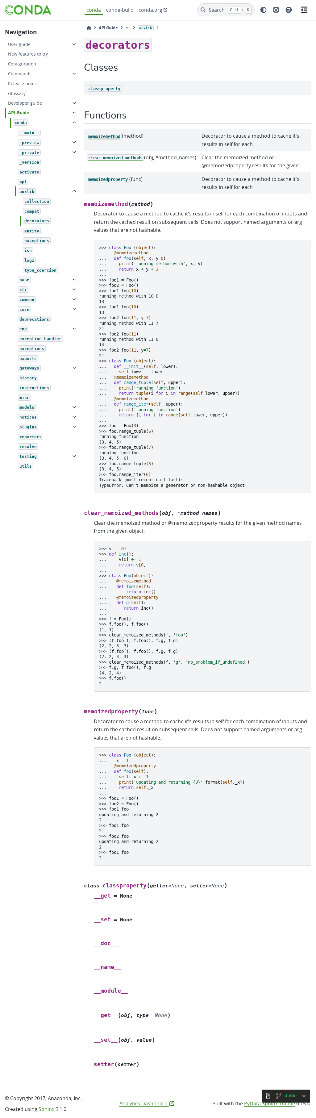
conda (93, 9)
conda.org (150, 9)
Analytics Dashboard (144, 1103)
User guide (19, 44)
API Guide (18, 113)
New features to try (28, 54)
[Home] (88, 28)
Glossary (17, 93)
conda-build (120, 9)
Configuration (22, 64)
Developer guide (25, 103)
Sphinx (46, 1109)
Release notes (22, 83)
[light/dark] (263, 10)
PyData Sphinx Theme (269, 1103)
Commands (19, 74)
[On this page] (304, 10)
